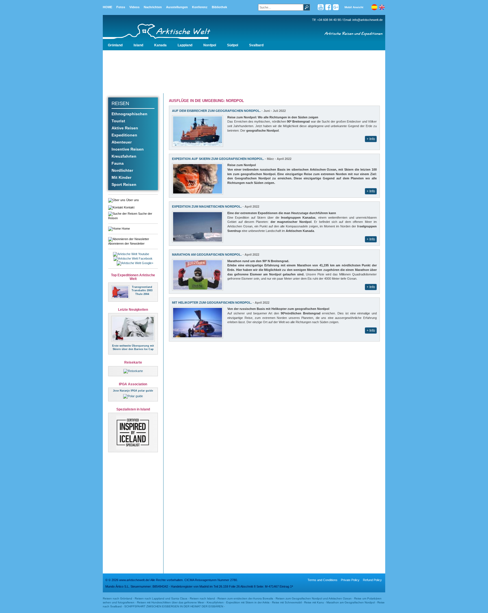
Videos (134, 7)
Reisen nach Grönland (117, 598)
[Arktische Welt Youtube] (321, 8)
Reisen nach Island (202, 598)
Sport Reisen (124, 184)
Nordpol (209, 45)
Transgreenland (142, 287)
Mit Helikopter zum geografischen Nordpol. (212, 302)
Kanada (160, 45)
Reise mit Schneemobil (287, 602)
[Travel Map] (133, 371)
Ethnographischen (129, 114)
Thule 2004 (142, 294)
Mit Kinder (121, 177)
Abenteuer (122, 142)
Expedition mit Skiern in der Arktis (247, 602)
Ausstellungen (177, 7)
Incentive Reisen (128, 149)
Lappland (185, 45)
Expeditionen (124, 135)
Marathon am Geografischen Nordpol (351, 602)
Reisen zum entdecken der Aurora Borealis (245, 598)
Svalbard (256, 45)
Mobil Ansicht (354, 7)
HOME (107, 7)
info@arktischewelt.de (367, 19)
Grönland (115, 45)
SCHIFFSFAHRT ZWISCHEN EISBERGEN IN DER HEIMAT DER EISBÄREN (173, 606)
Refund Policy (372, 580)
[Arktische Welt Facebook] (328, 8)
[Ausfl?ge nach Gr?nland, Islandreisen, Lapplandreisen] (166, 27)
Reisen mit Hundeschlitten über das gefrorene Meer (170, 602)
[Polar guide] (133, 396)
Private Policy (350, 580)
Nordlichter (122, 170)
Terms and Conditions (322, 580)
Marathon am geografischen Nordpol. (207, 254)
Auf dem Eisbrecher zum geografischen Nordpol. (216, 110)
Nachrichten (153, 7)
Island (138, 45)
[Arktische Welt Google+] (336, 8)
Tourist (118, 121)
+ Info (371, 139)
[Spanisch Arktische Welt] (374, 8)
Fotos (120, 7)
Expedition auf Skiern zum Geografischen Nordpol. (218, 158)
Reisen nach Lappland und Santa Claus (161, 598)
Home (125, 228)
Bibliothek (219, 7)
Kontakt (128, 207)
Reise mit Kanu (314, 602)
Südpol (232, 45)
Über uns (132, 200)
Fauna (118, 163)
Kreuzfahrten (124, 156)
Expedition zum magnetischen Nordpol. (207, 206)
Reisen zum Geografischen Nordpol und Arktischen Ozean (314, 598)
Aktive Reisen (125, 128)
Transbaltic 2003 (142, 290)
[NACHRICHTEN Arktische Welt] (133, 328)
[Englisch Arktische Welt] (381, 8)
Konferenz (200, 7)
